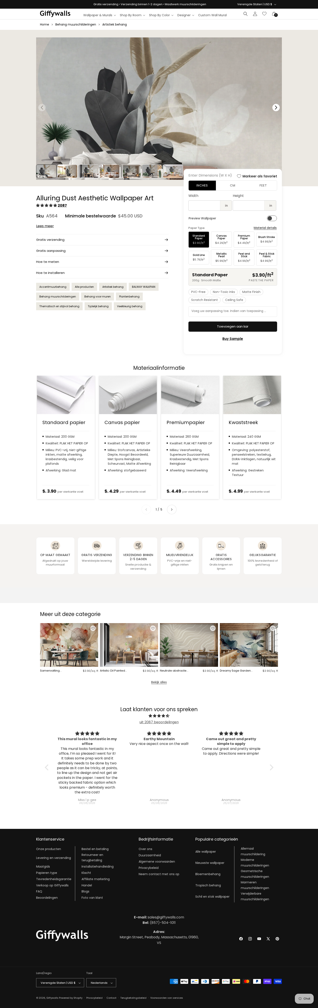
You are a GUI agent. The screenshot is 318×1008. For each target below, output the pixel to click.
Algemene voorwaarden (157, 861)
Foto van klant (92, 898)
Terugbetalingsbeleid (133, 998)
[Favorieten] (264, 14)
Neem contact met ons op (159, 874)
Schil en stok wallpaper (212, 896)
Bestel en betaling (95, 849)
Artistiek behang (114, 24)
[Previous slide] (146, 509)
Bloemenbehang (207, 874)
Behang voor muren (97, 296)
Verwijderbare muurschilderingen (255, 896)
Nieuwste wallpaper (209, 863)
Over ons (145, 849)
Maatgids (43, 867)
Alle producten (84, 287)
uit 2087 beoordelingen (159, 722)
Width (193, 195)
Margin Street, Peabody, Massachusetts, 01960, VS (159, 937)
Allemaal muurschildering (253, 851)
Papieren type (46, 873)
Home (44, 24)
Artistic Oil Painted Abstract (112, 671)
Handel (87, 885)
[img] (159, 716)
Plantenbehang (129, 296)
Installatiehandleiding (98, 867)
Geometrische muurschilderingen (255, 874)
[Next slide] (172, 509)
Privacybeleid (149, 868)
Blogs (85, 891)
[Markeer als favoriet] (93, 628)
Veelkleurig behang (129, 306)
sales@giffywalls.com (159, 917)
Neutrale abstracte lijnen (173, 671)
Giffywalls (52, 998)
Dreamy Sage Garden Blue (235, 671)
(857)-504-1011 (159, 922)
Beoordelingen (47, 898)
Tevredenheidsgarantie (53, 879)
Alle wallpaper (205, 851)
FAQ (39, 891)
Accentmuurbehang (52, 287)
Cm (232, 185)
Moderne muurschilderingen (255, 863)
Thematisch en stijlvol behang (59, 306)
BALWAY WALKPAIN (143, 287)
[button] (99, 15)
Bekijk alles (159, 682)
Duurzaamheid (150, 855)
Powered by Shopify (70, 998)
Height (238, 195)
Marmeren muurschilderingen (255, 885)
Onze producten (48, 849)
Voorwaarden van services (166, 998)
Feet (263, 185)
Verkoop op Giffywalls (52, 885)
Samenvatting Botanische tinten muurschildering (52, 671)
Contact (111, 998)
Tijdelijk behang (98, 306)
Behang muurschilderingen (75, 24)
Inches (202, 185)
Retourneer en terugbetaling (92, 858)
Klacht (86, 873)
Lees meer (45, 225)
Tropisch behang (208, 885)
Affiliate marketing (96, 879)
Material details (265, 228)
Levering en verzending (53, 858)
